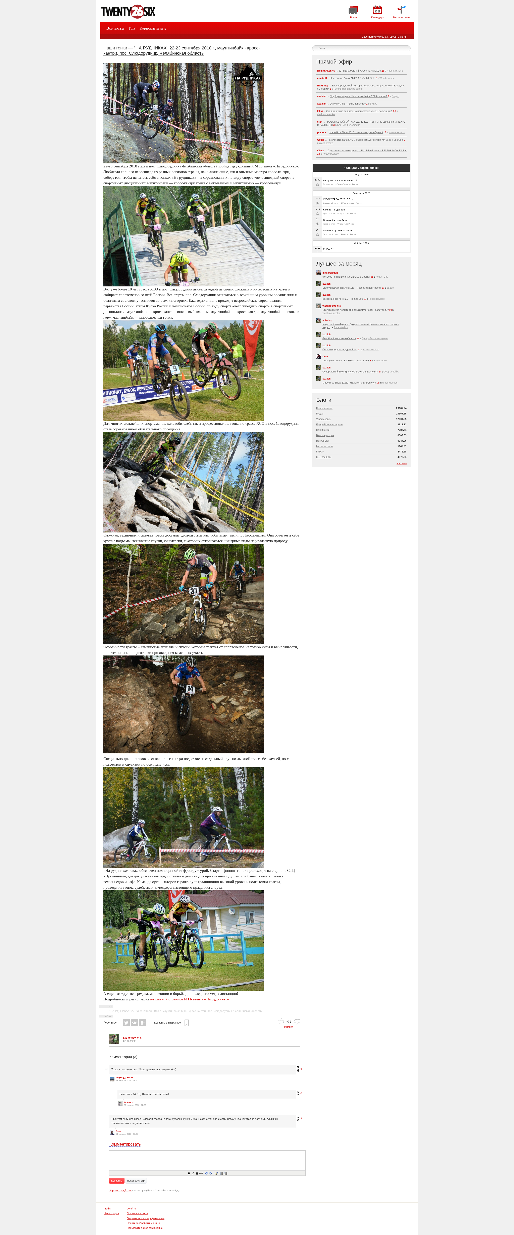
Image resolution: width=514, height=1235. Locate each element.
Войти (107, 1208)
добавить (116, 1180)
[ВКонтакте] (134, 1022)
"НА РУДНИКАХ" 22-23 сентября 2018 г (135, 1010)
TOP (132, 28)
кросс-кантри (197, 1010)
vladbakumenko (326, 114)
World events (386, 78)
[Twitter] (126, 1022)
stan (319, 121)
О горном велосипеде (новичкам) (145, 1218)
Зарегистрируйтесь (373, 36)
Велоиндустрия (325, 435)
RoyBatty (322, 85)
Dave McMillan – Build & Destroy (348, 103)
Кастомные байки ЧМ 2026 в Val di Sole (352, 78)
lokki (320, 111)
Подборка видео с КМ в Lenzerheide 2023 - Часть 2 (359, 96)
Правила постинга (137, 1213)
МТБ (184, 1010)
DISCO (320, 451)
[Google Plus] (142, 1022)
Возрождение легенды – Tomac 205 (342, 298)
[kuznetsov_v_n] (114, 1042)
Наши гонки (115, 47)
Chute (320, 139)
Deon (118, 1131)
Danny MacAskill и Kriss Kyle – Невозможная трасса (351, 287)
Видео (395, 96)
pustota (321, 132)
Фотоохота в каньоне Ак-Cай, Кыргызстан (346, 276)
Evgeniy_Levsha (124, 1077)
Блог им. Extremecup (348, 125)
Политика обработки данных (143, 1223)
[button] (189, 1173)
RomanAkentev (326, 70)
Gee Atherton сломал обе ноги (339, 338)
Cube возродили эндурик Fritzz (339, 349)
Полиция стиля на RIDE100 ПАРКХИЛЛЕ (345, 360)
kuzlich (326, 283)
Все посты (115, 28)
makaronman (330, 272)
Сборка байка (391, 371)
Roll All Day (381, 276)
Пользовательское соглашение (145, 1228)
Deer (325, 356)
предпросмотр (136, 1180)
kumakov (129, 1102)
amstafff (322, 78)
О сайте (131, 1208)
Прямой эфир (334, 61)
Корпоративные (153, 28)
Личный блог (341, 327)
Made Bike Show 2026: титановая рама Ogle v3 (356, 132)
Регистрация (111, 1213)
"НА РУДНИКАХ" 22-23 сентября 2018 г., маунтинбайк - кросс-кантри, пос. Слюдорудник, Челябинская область (181, 50)
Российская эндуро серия (348, 88)
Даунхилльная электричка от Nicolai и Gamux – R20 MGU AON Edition (367, 150)
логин (403, 36)
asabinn (321, 96)
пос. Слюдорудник (219, 1010)
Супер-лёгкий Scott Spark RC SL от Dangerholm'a (350, 371)
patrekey (327, 320)
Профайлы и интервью (375, 338)
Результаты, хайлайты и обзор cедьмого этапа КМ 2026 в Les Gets (365, 139)
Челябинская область (247, 1010)
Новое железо (395, 70)
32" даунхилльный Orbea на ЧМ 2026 (360, 70)
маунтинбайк (170, 1010)
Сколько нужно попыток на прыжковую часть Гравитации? (359, 111)
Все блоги (402, 463)
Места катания (324, 446)
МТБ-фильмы (323, 457)
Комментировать (125, 1144)
